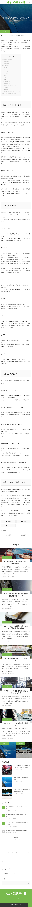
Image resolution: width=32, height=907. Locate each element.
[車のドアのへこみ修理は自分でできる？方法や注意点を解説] (16, 619)
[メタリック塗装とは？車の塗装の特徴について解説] (7, 794)
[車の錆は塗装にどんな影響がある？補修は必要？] (16, 555)
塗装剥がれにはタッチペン (10, 89)
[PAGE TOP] (30, 905)
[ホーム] (1, 35)
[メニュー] (30, 2)
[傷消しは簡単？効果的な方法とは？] (7, 782)
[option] (9, 750)
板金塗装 (5, 743)
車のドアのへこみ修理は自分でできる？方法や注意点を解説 (16, 627)
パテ (5, 75)
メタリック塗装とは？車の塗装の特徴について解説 (22, 790)
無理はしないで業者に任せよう (9, 94)
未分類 (14, 810)
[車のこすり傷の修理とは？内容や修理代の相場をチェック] (16, 587)
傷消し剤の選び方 (6, 81)
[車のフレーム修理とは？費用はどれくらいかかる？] (16, 684)
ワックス (6, 69)
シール (5, 79)
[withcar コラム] (16, 2)
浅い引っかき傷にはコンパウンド (11, 85)
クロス (5, 77)
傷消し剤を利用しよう (7, 59)
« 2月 (3, 861)
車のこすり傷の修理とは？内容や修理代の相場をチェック (16, 595)
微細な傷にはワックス (9, 83)
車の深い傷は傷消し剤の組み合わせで (12, 91)
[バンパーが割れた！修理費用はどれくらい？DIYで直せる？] (7, 770)
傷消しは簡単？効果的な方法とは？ (22, 778)
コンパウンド (7, 67)
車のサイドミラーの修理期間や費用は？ (16, 724)
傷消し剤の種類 (5, 65)
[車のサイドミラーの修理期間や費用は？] (16, 716)
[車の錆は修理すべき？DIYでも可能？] (16, 652)
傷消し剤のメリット (8, 61)
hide (12, 56)
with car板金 (16, 898)
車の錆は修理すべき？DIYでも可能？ (16, 659)
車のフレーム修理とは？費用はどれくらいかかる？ (16, 692)
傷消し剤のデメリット (9, 63)
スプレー (6, 73)
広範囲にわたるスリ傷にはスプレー (11, 87)
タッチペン (6, 71)
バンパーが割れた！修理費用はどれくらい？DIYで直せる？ (22, 766)
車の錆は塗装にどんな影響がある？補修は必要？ (16, 562)
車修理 (4, 32)
